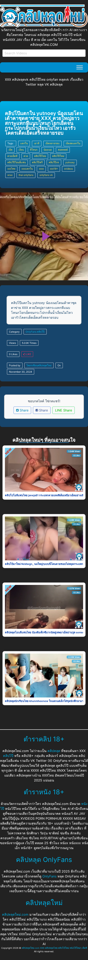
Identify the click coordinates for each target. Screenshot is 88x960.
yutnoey (70, 162)
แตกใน (24, 143)
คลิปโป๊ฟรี (37, 162)
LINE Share (63, 410)
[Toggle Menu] (79, 67)
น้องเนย (48, 149)
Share (23, 410)
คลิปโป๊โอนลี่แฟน (16, 162)
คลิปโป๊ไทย (40, 156)
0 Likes (13, 354)
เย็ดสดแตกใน (73, 143)
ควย (26, 156)
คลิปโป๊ (41, 331)
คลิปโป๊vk (54, 162)
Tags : (10, 143)
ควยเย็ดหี (12, 156)
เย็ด (10, 149)
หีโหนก (33, 149)
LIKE (28, 354)
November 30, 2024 (20, 371)
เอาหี (36, 143)
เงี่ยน (21, 149)
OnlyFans (31, 331)
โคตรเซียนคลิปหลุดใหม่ (39, 365)
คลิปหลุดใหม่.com (15, 914)
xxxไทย (11, 168)
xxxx (41, 168)
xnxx (9, 175)
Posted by (14, 365)
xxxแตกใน (27, 168)
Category (14, 331)
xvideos (68, 168)
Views (12, 342)
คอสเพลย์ (63, 149)
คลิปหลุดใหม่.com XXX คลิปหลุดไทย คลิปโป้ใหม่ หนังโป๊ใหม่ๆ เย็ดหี (54, 948)
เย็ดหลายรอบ (52, 143)
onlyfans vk (46, 175)
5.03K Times (29, 342)
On (59, 365)
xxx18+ (54, 168)
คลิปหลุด (53, 751)
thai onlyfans (26, 175)
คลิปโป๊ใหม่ (58, 156)
